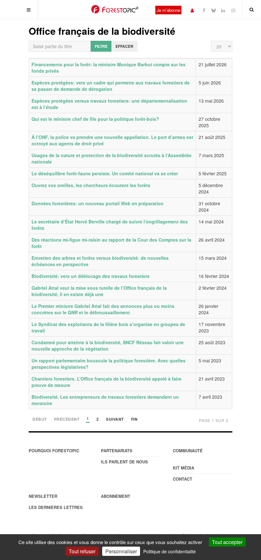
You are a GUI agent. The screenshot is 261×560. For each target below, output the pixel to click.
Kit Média (183, 468)
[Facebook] (204, 10)
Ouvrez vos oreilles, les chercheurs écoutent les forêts (91, 185)
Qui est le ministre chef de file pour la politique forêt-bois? (95, 119)
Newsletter (43, 496)
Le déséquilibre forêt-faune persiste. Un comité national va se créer (105, 173)
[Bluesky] (213, 10)
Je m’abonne (168, 10)
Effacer (124, 46)
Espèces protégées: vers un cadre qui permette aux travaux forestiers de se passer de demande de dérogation (111, 85)
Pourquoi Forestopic (54, 450)
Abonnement (115, 496)
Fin (134, 419)
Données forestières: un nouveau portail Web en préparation (98, 203)
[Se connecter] (192, 10)
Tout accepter (227, 542)
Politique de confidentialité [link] (169, 551)
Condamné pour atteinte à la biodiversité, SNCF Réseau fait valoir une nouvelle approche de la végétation (108, 345)
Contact (182, 479)
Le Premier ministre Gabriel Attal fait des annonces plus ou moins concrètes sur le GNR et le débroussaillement (103, 309)
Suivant (115, 419)
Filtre (101, 46)
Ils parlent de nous (124, 462)
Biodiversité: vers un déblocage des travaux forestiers (91, 276)
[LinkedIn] (223, 10)
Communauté (188, 450)
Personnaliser (121, 551)
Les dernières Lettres (56, 507)
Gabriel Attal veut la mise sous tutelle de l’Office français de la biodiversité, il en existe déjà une (99, 291)
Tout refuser (82, 551)
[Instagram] (233, 10)
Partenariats (116, 450)
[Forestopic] (114, 9)
